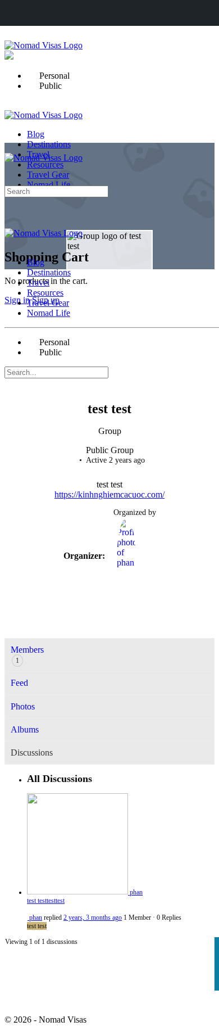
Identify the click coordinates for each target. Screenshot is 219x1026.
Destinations (49, 272)
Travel (38, 282)
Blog (35, 262)
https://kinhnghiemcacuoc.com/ (109, 494)
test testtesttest (46, 901)
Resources (45, 292)
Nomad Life (48, 313)
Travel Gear (48, 303)
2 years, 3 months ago (92, 917)
